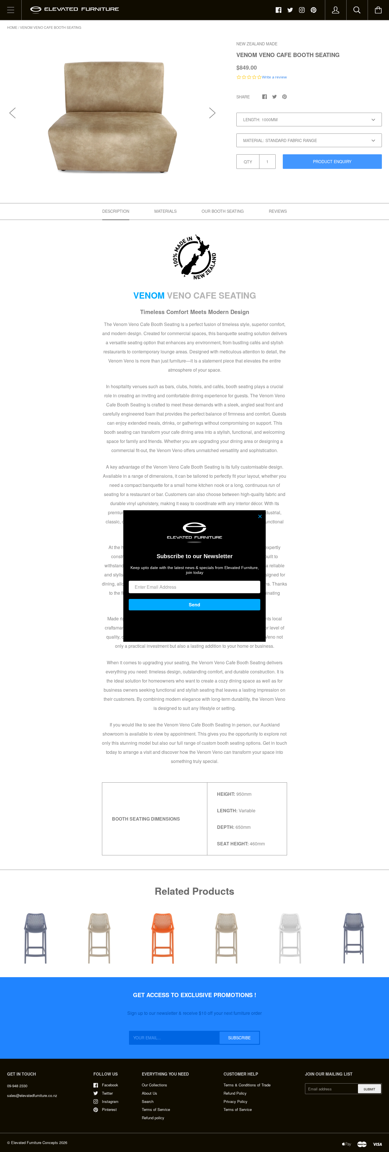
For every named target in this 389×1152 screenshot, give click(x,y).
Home (12, 27)
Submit (369, 1089)
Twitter (107, 1093)
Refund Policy (235, 1093)
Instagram (110, 1101)
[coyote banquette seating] (194, 257)
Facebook (110, 1085)
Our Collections (154, 1085)
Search (147, 1101)
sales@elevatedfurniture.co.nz (32, 1095)
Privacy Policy (235, 1101)
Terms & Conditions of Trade (247, 1085)
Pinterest (109, 1109)
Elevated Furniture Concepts (34, 1142)
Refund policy (153, 1117)
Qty (248, 162)
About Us (149, 1093)
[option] (112, 107)
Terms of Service (156, 1109)
